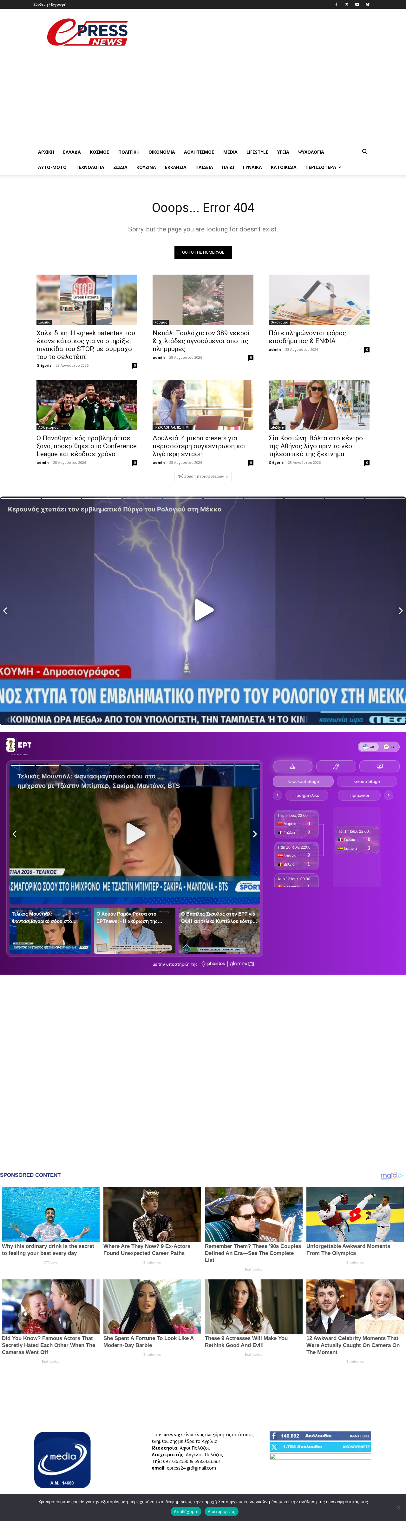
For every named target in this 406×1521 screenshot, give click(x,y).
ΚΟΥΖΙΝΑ (146, 167)
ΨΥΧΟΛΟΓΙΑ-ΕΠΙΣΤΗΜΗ (172, 427)
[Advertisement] (256, 32)
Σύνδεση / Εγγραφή (50, 4)
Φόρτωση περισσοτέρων (201, 476)
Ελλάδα (72, 152)
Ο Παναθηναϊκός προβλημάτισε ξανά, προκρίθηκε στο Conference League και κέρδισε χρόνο (86, 446)
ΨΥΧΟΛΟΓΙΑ (311, 152)
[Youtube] (357, 4)
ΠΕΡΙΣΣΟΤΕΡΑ (320, 167)
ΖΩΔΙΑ (120, 167)
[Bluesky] (367, 4)
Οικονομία (161, 152)
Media (230, 152)
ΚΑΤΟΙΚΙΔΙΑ (284, 167)
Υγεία (283, 152)
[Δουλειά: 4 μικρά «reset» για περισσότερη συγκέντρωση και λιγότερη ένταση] (203, 405)
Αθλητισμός (199, 152)
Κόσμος (99, 152)
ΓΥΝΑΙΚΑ (252, 167)
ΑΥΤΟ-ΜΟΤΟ (52, 167)
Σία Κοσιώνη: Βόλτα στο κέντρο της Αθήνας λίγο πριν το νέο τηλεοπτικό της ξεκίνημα (316, 446)
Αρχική (46, 152)
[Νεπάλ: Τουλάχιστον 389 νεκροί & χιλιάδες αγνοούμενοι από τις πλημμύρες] (203, 300)
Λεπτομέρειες (221, 1511)
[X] (346, 4)
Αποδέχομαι (186, 1511)
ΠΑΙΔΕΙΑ (204, 167)
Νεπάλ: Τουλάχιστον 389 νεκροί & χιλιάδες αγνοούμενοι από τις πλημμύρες (201, 341)
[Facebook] (336, 4)
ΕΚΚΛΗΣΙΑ (176, 167)
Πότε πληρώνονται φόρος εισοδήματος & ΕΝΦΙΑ (307, 337)
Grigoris (43, 365)
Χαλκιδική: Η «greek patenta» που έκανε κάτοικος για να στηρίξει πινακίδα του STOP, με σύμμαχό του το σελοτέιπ (85, 345)
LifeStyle (257, 152)
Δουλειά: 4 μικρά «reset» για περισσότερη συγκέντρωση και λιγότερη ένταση (199, 446)
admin (159, 357)
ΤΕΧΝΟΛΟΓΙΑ (89, 167)
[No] (398, 1507)
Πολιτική (129, 152)
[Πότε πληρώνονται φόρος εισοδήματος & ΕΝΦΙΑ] (319, 300)
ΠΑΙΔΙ (228, 167)
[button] (364, 153)
